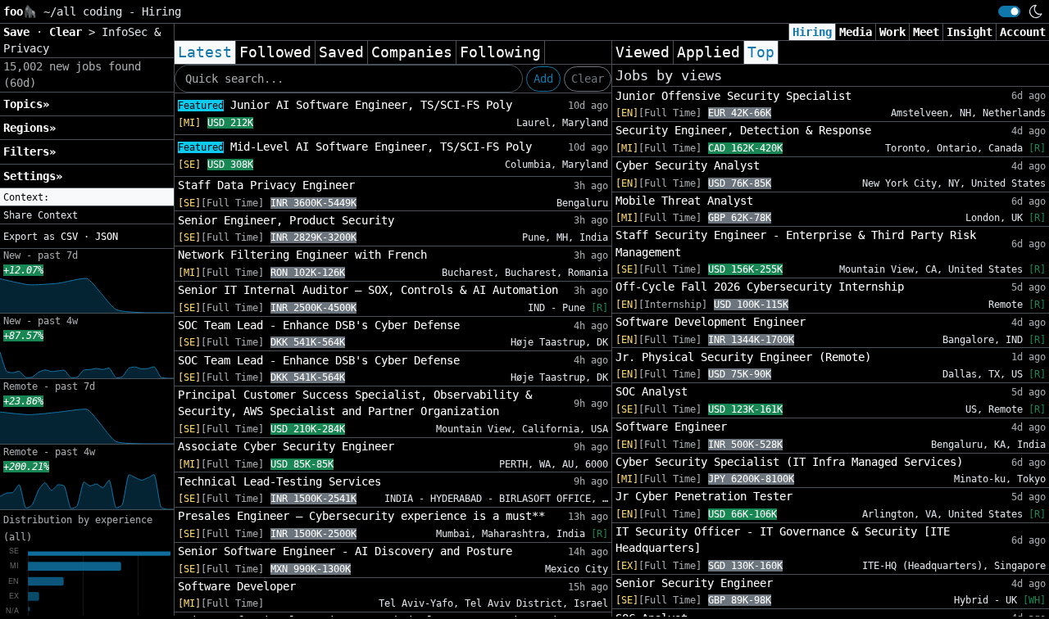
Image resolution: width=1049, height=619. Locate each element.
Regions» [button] (29, 127)
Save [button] (19, 31)
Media (855, 31)
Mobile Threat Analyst (684, 200)
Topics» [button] (26, 104)
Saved (341, 52)
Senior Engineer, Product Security (286, 220)
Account (1023, 31)
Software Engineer (671, 426)
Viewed (642, 52)
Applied (708, 52)
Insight (969, 31)
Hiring (812, 31)
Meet (926, 31)
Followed (275, 52)
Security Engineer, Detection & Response (743, 130)
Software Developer (237, 586)
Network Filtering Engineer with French (302, 254)
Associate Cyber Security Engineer (286, 446)
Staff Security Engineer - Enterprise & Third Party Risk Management (795, 243)
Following (500, 52)
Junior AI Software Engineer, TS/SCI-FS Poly (345, 104)
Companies (411, 52)
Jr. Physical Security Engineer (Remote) (743, 357)
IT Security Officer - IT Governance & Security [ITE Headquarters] (782, 539)
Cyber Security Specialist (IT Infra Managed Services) (789, 461)
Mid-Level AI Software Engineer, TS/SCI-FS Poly (355, 146)
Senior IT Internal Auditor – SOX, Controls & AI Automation (368, 289)
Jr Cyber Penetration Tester (703, 496)
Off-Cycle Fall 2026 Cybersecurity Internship (759, 286)
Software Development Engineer (710, 321)
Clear (587, 78)
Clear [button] (69, 31)
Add (543, 78)
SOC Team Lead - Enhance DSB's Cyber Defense (319, 325)
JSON (106, 236)
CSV (69, 236)
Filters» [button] (29, 151)
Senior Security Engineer (694, 583)
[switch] (1009, 11)
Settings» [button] (32, 176)
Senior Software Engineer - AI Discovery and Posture (345, 551)
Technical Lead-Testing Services (279, 481)
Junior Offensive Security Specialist (733, 95)
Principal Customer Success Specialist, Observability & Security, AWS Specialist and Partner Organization (355, 403)
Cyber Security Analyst (687, 165)
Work (892, 31)
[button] (87, 197)
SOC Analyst (651, 391)
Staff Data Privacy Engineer (266, 185)
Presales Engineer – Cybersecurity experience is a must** (361, 515)
